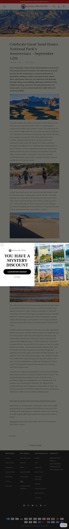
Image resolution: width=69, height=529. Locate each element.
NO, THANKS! (17, 277)
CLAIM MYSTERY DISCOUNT (17, 272)
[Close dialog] (2, 245)
